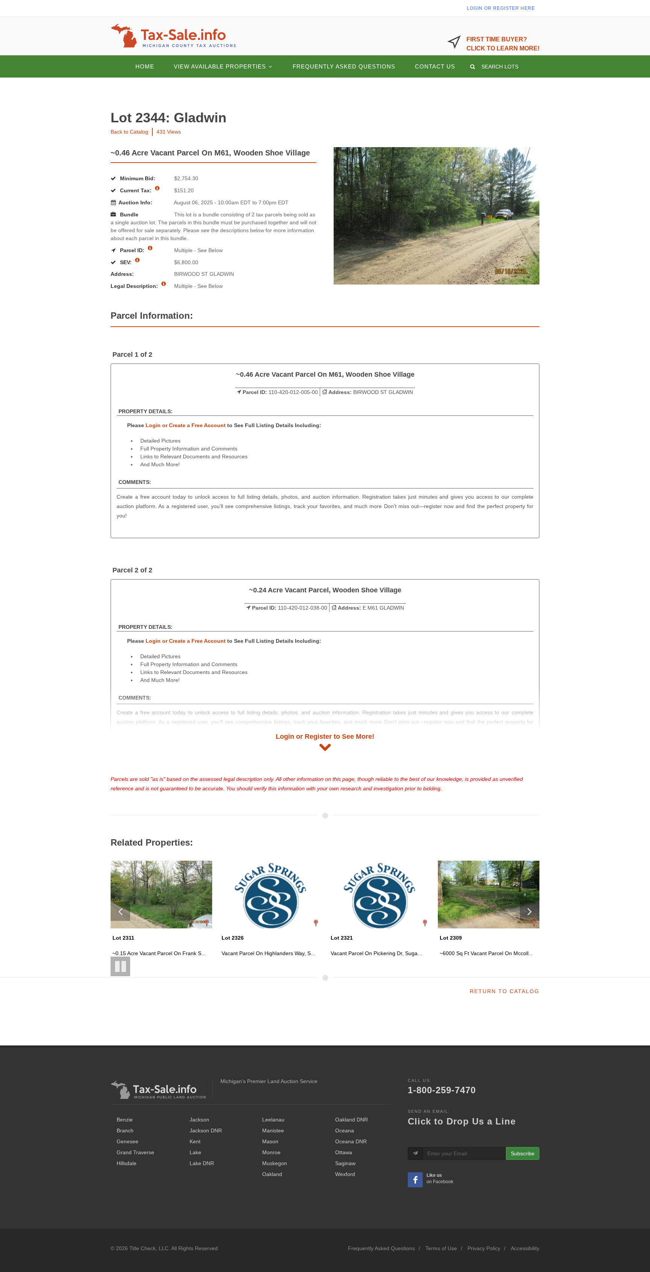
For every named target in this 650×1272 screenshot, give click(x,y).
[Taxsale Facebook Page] (415, 1179)
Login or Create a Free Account (186, 425)
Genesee (127, 1141)
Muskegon (274, 1163)
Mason (270, 1141)
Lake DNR (202, 1163)
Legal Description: (135, 286)
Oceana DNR (351, 1141)
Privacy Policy (484, 1248)
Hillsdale (127, 1163)
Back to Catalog (129, 132)
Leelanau (273, 1120)
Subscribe (523, 1153)
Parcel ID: (132, 250)
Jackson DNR (206, 1130)
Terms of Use (441, 1248)
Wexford (345, 1174)
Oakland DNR (351, 1120)
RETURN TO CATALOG (504, 991)
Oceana (344, 1130)
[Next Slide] (529, 911)
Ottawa (343, 1152)
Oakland (272, 1174)
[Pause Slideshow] (120, 966)
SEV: (125, 262)
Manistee (273, 1130)
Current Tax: (135, 190)
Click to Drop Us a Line (462, 1121)
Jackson (199, 1120)
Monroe (271, 1152)
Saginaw (345, 1163)
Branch (125, 1130)
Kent (195, 1141)
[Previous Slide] (120, 911)
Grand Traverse (135, 1152)
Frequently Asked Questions (381, 1248)
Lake (195, 1152)
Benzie (125, 1120)
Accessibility (525, 1248)
